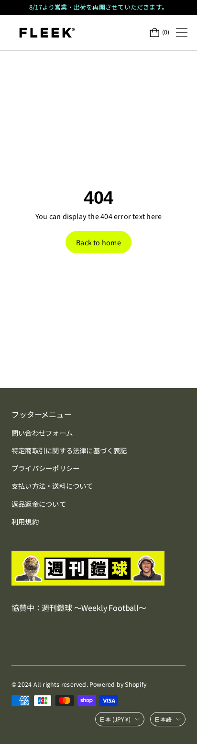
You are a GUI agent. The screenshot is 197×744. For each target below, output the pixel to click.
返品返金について (38, 504)
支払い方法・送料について (52, 486)
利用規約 (25, 521)
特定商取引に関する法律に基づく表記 (69, 450)
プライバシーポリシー (45, 468)
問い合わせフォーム (42, 433)
